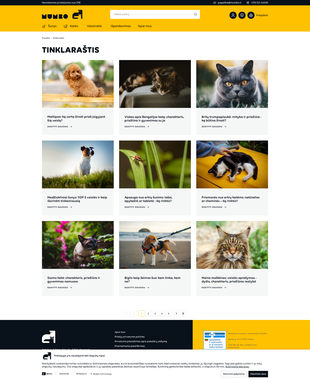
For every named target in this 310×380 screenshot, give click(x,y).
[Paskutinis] (183, 313)
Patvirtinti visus (258, 374)
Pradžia (46, 38)
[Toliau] (176, 313)
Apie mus (120, 332)
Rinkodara (81, 374)
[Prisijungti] (233, 15)
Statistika (64, 374)
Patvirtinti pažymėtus (234, 374)
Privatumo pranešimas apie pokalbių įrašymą (141, 341)
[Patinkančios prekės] (242, 15)
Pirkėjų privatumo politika (130, 336)
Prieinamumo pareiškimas (130, 346)
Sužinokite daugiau (237, 366)
